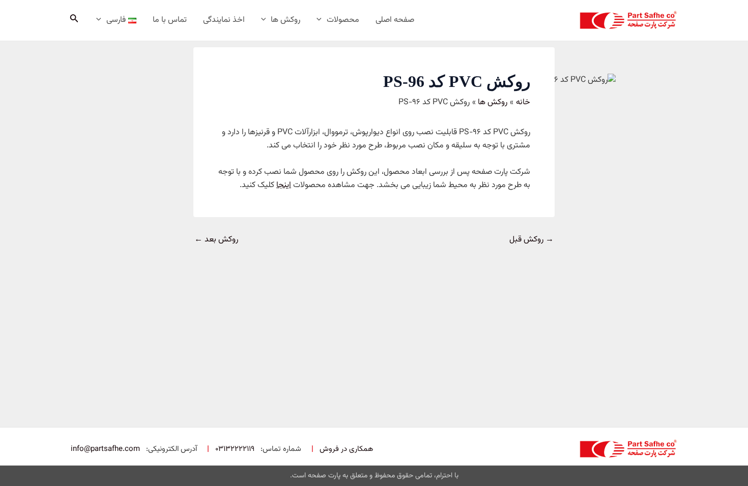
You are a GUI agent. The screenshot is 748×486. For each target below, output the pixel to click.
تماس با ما (170, 20)
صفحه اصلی (395, 20)
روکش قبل (531, 240)
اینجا (283, 185)
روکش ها (285, 20)
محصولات (343, 20)
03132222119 (234, 449)
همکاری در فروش (346, 449)
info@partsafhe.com (105, 449)
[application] (322, 20)
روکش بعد (216, 240)
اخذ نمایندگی (224, 20)
